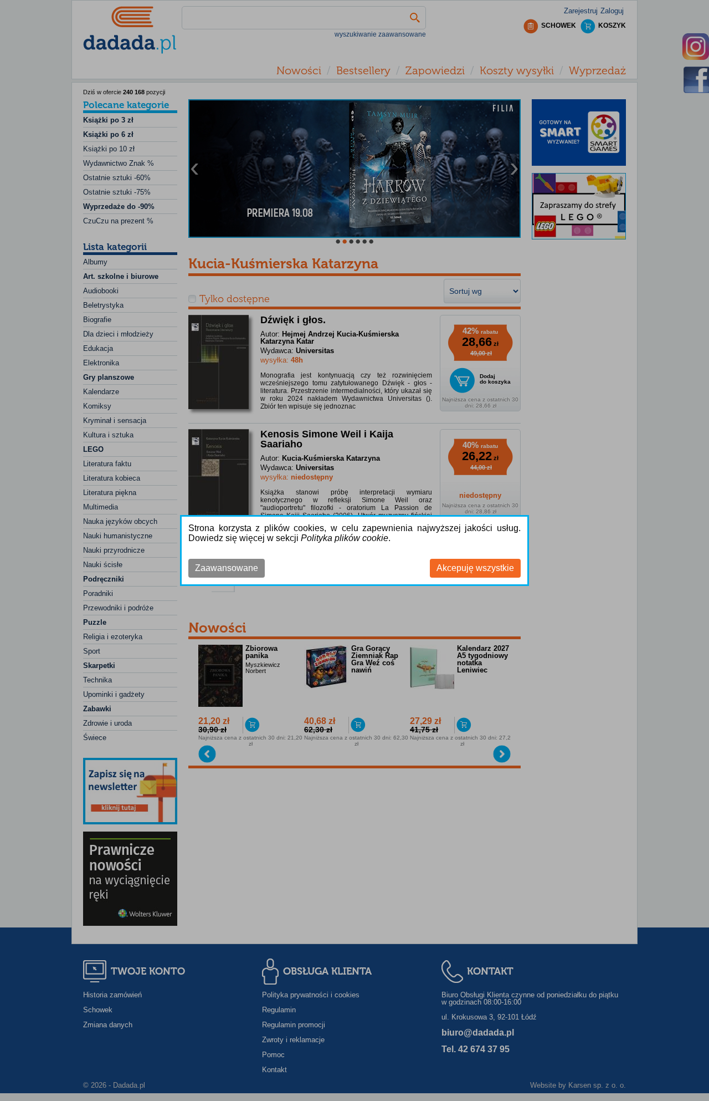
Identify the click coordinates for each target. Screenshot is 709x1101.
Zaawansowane (226, 568)
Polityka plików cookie (344, 538)
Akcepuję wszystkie (475, 568)
